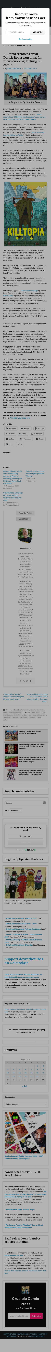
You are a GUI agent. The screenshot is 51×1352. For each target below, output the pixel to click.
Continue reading (25, 39)
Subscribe (37, 31)
